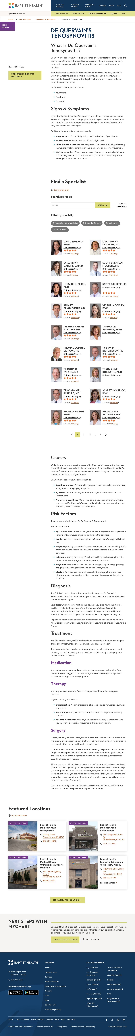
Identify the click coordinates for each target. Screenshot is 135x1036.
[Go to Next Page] (106, 434)
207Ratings (114, 296)
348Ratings (114, 403)
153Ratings (75, 403)
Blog (47, 1000)
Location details (107, 883)
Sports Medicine (60, 229)
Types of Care (51, 972)
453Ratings (75, 318)
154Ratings (113, 318)
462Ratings (114, 275)
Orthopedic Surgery (92, 223)
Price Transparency (53, 1009)
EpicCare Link (50, 1005)
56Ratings (74, 360)
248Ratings (114, 254)
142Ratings (113, 360)
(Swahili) (114, 975)
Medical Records (52, 981)
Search (101, 205)
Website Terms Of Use (45, 1027)
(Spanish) (94, 998)
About (47, 967)
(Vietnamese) (92, 1004)
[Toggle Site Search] (125, 5)
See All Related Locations (66, 900)
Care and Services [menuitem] (60, 6)
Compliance (62, 1027)
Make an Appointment (97, 14)
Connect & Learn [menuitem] (89, 6)
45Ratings (74, 275)
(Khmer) (114, 984)
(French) (93, 980)
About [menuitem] (111, 6)
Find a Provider (78, 14)
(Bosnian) (115, 989)
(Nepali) (91, 989)
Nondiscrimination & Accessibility (83, 1027)
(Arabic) (92, 967)
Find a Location (62, 14)
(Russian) (93, 994)
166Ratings (113, 424)
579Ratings (75, 339)
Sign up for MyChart (64, 939)
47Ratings (74, 296)
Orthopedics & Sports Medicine (22, 75)
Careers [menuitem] (102, 6)
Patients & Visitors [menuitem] (75, 6)
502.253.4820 (92, 939)
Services (48, 977)
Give (124, 14)
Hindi (109, 994)
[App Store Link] (15, 992)
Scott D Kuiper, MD (114, 284)
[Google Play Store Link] (31, 992)
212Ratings (75, 381)
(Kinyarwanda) (113, 1000)
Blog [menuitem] (119, 6)
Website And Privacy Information (20, 1027)
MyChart (114, 14)
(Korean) (92, 984)
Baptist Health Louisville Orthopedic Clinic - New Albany (111, 862)
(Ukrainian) (114, 969)
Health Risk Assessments (55, 986)
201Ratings (75, 254)
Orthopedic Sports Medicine (65, 223)
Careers (48, 991)
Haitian (110, 980)
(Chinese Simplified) (92, 973)
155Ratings (74, 424)
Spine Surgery (112, 223)
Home (10, 1020)
